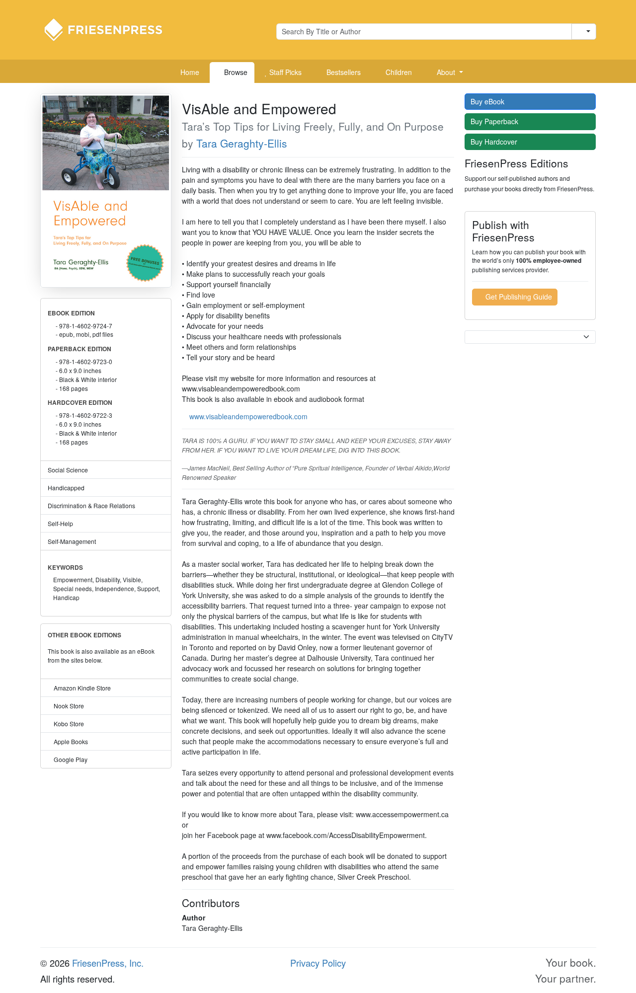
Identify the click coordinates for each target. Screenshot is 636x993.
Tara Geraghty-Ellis (241, 143)
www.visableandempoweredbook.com (248, 416)
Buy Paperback (495, 121)
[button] (446, 72)
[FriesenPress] (109, 29)
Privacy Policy (318, 962)
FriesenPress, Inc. (108, 962)
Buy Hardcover (495, 142)
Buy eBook (488, 101)
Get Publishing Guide (517, 297)
